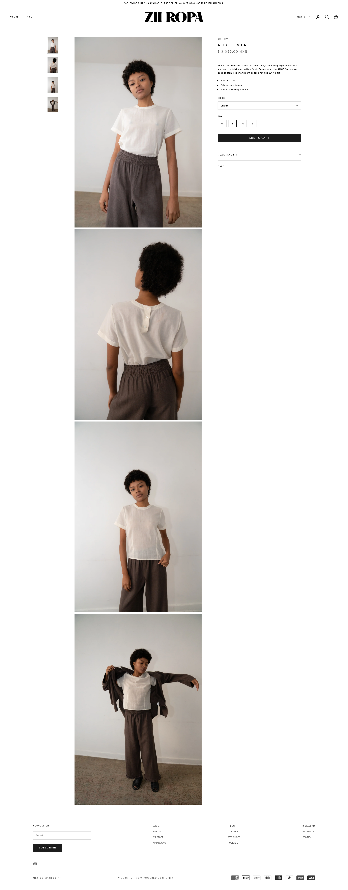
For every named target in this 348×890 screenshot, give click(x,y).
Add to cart (259, 137)
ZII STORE (158, 837)
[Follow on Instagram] (35, 864)
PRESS (231, 825)
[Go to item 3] (52, 84)
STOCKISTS (234, 837)
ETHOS (157, 831)
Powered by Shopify (159, 877)
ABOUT (157, 825)
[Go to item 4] (52, 104)
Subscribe (47, 847)
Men (29, 17)
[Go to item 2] (52, 65)
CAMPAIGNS (159, 842)
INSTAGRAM (308, 825)
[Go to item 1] (52, 45)
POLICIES (233, 842)
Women (14, 17)
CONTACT (233, 831)
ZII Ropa (223, 39)
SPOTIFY (306, 837)
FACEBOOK (308, 831)
